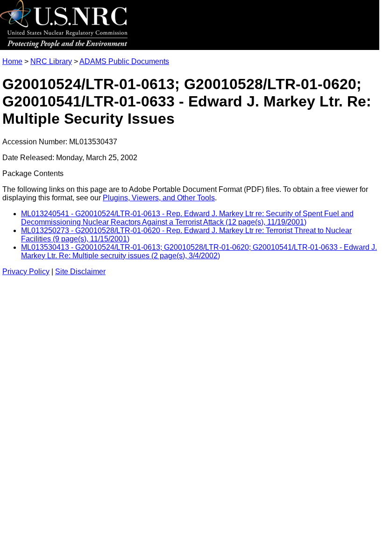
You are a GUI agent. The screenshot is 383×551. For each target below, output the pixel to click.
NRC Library (51, 61)
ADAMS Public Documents (124, 61)
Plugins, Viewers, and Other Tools (159, 198)
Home (12, 61)
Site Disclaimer (80, 272)
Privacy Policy (26, 272)
